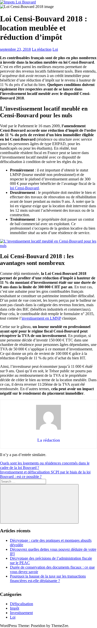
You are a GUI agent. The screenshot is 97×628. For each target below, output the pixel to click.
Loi (55, 49)
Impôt (14, 608)
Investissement (21, 613)
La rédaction (41, 49)
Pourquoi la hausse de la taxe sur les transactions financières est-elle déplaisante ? (48, 578)
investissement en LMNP (41, 318)
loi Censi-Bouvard (24, 188)
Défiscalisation (21, 604)
